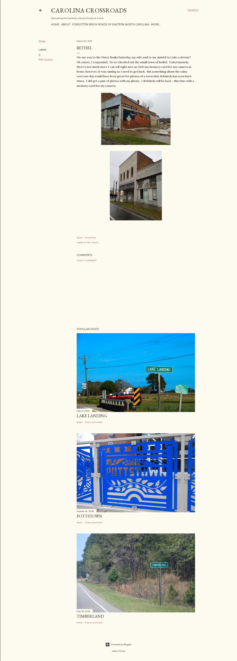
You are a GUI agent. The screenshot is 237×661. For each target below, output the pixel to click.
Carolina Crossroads (89, 10)
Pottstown (89, 516)
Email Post (90, 237)
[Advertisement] (136, 294)
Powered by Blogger (121, 644)
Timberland (90, 616)
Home (55, 24)
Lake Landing (92, 415)
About (65, 24)
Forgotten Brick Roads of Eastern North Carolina (110, 24)
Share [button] (42, 41)
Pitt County (46, 59)
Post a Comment (87, 260)
